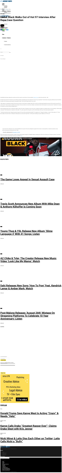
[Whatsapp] (3, 29)
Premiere (5, 12)
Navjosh (6, 27)
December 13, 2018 (3, 28)
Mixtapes (5, 7)
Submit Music (4, 454)
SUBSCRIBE (3, 360)
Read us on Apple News (6, 470)
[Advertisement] (31, 121)
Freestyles (5, 6)
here (21, 135)
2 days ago (2, 183)
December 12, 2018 (16, 132)
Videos (3, 462)
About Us (3, 465)
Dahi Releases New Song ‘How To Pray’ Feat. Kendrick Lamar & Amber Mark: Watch (30, 287)
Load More (2, 326)
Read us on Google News (6, 469)
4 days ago (2, 292)
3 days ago (2, 265)
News (1, 13)
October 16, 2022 (3, 433)
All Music (5, 5)
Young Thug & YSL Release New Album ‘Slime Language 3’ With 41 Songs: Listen (26, 232)
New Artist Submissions (6, 468)
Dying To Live (35, 97)
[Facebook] (1, 29)
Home (3, 3)
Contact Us (4, 453)
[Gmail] (5, 29)
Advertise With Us (5, 467)
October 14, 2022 (3, 445)
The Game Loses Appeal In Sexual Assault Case (27, 179)
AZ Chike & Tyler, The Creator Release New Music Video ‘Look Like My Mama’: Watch (28, 260)
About (3, 452)
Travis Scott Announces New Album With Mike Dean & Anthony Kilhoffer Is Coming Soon (30, 205)
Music (3, 4)
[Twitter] (7, 29)
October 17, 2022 (3, 420)
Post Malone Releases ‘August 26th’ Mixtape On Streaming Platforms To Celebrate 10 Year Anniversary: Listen (27, 315)
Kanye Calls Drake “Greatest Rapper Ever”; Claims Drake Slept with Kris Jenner (28, 427)
